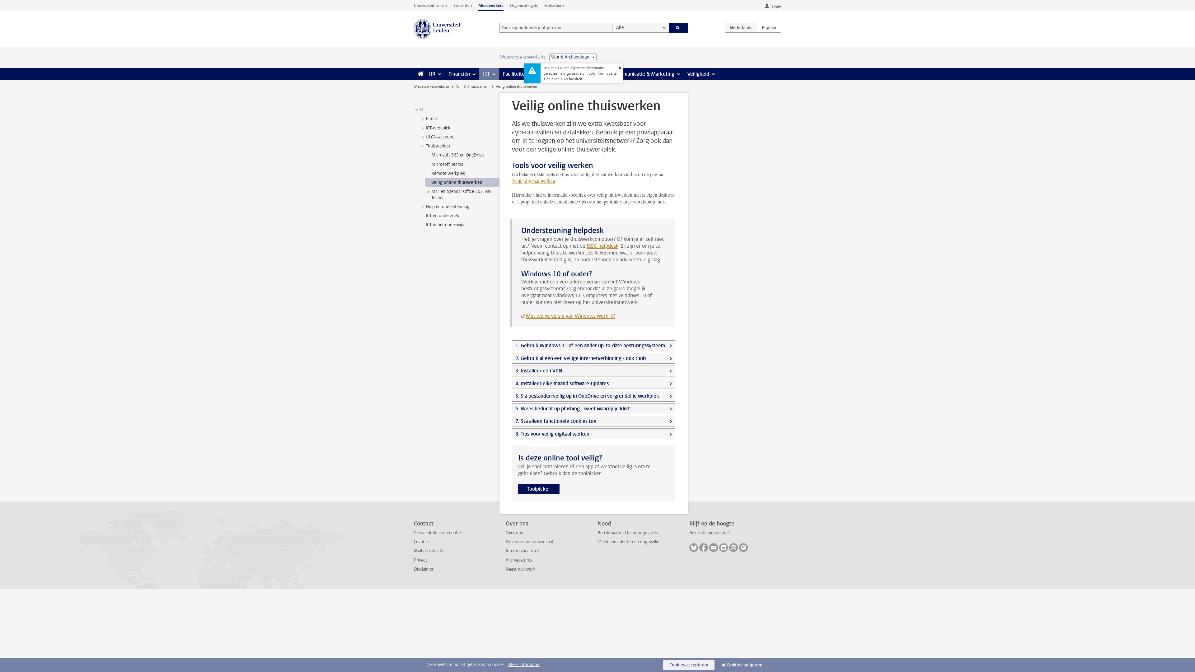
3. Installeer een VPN (538, 370)
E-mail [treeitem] (432, 119)
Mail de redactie (429, 551)
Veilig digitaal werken (533, 181)
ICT (486, 74)
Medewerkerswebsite (431, 86)
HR (432, 74)
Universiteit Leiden (430, 5)
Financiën (459, 74)
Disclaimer (423, 569)
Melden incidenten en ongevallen (629, 542)
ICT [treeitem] (423, 110)
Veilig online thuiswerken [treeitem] (456, 182)
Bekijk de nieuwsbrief (709, 533)
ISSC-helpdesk (602, 246)
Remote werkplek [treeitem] (448, 173)
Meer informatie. (524, 665)
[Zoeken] (678, 28)
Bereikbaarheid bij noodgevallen (628, 533)
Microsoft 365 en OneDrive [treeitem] (457, 155)
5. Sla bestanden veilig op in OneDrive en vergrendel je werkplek (587, 396)
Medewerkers (491, 5)
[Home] (419, 74)
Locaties (421, 542)
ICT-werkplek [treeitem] (438, 128)
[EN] (769, 28)
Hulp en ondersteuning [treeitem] (448, 207)
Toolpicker (538, 489)
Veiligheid (698, 74)
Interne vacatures (522, 551)
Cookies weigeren (744, 665)
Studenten (462, 5)
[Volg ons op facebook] (703, 547)
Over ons (514, 533)
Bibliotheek (554, 5)
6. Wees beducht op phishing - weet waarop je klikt (572, 408)
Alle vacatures (519, 560)
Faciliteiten (515, 74)
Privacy (421, 560)
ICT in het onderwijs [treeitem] (445, 225)
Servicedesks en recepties (438, 533)
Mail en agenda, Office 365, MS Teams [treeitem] (461, 194)
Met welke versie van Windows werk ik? (570, 316)
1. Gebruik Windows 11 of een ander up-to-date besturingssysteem (590, 345)
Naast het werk (520, 569)
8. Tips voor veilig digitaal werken (552, 434)
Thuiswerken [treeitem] (438, 146)
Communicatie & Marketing (644, 74)
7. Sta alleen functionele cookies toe (555, 421)
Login (776, 6)
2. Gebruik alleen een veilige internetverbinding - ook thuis (580, 358)
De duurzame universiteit (530, 542)
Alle (620, 27)
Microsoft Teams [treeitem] (447, 164)
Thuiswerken (478, 86)
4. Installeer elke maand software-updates (562, 383)
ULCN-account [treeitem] (440, 137)
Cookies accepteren (688, 665)
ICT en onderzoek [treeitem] (442, 216)
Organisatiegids (524, 5)
